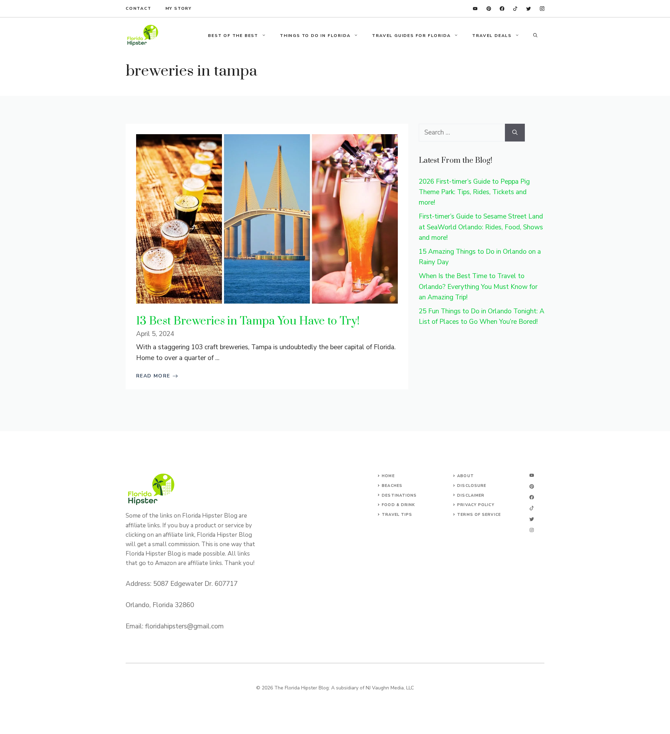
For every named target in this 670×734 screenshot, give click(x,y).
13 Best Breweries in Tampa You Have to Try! (248, 321)
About (465, 476)
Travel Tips (397, 514)
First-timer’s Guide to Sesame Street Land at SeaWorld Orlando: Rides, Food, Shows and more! (481, 227)
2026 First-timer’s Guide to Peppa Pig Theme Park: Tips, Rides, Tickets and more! (474, 192)
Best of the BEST (233, 35)
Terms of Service (479, 514)
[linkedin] (475, 8)
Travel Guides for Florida (411, 35)
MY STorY (178, 8)
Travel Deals (492, 35)
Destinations (399, 495)
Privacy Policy (475, 504)
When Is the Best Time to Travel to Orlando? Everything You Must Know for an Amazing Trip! (478, 287)
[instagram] (542, 8)
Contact (138, 8)
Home (388, 476)
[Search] (515, 133)
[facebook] (502, 8)
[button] (535, 35)
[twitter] (528, 8)
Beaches (392, 485)
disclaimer (470, 495)
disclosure (471, 485)
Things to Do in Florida (315, 35)
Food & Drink (398, 504)
